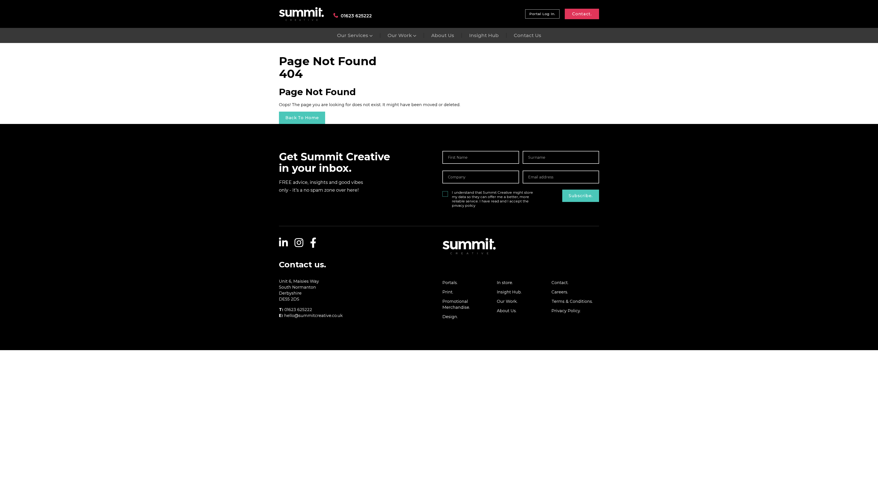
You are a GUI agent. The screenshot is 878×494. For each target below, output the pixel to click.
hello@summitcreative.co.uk (313, 315)
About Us (442, 35)
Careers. (559, 292)
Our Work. (507, 301)
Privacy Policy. (566, 310)
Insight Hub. (509, 292)
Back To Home (302, 117)
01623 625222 (356, 16)
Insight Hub (484, 35)
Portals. (450, 282)
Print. (447, 292)
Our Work (400, 35)
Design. (450, 316)
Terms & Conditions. (572, 301)
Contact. (582, 13)
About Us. (507, 310)
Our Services (352, 35)
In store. (505, 282)
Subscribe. (581, 195)
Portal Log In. (542, 14)
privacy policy (463, 205)
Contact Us (527, 35)
